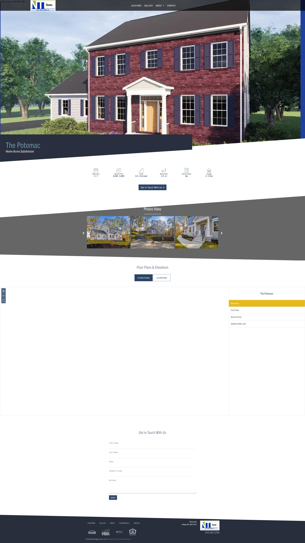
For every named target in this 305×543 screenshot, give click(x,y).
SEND (113, 497)
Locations (136, 5)
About (112, 523)
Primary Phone (115, 471)
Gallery (148, 5)
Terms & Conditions (124, 539)
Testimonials (124, 523)
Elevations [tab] (162, 278)
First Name (114, 443)
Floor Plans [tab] (143, 278)
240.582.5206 (212, 532)
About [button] (159, 5)
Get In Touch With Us (152, 187)
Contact (171, 5)
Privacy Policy (112, 539)
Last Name (113, 452)
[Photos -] (108, 232)
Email (111, 462)
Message (112, 480)
